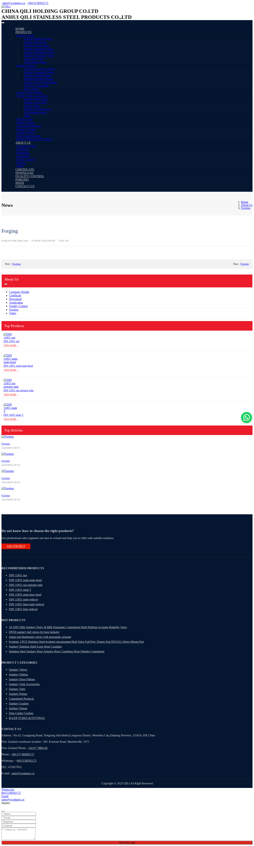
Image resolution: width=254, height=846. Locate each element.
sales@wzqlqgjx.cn (13, 3)
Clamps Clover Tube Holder (40, 82)
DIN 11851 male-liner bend (25, 594)
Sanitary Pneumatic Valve (39, 55)
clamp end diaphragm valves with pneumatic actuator (40, 636)
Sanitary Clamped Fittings (39, 72)
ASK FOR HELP (16, 546)
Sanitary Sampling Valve (38, 48)
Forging (21, 162)
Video (19, 166)
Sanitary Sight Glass (36, 99)
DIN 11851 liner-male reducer (26, 604)
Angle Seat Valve (34, 58)
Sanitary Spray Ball (35, 102)
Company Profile (26, 146)
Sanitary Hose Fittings (29, 92)
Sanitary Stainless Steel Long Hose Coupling (35, 646)
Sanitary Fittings (26, 65)
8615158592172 (26, 760)
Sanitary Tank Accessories (31, 95)
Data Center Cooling (28, 136)
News (19, 182)
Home (19, 28)
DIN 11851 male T (13, 415)
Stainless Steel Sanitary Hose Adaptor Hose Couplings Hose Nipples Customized (56, 651)
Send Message (127, 842)
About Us (23, 142)
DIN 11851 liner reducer (23, 609)
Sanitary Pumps (25, 122)
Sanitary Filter (32, 105)
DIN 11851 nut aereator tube (19, 390)
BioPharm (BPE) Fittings (38, 79)
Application (23, 156)
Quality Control (25, 159)
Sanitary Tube (24, 119)
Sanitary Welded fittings (38, 75)
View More (10, 345)
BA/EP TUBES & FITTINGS (34, 139)
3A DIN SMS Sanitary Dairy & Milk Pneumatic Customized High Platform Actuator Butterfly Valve (68, 627)
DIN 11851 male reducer (23, 599)
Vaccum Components (36, 85)
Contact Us (24, 186)
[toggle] (2, 22)
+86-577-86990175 (22, 754)
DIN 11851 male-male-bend (18, 365)
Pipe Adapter (31, 89)
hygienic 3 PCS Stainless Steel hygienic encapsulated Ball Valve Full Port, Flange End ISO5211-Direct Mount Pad (76, 641)
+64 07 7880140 (37, 748)
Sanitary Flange (25, 132)
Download (22, 152)
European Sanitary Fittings (39, 69)
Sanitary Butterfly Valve (38, 38)
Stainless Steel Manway (38, 109)
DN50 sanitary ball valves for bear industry (34, 632)
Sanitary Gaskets (26, 129)
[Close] (2, 811)
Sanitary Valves (25, 35)
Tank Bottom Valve (35, 62)
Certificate (22, 149)
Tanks (27, 115)
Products (23, 32)
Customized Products (28, 126)
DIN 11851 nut (11, 341)
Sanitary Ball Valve (35, 42)
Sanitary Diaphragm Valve (39, 52)
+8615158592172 (37, 3)
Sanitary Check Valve (36, 45)
